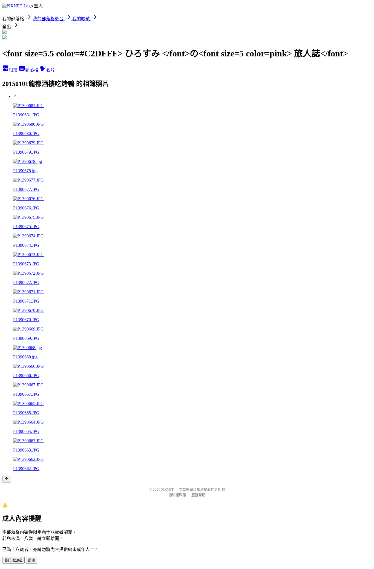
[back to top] (6, 479)
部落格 (32, 70)
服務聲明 (198, 495)
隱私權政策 (177, 495)
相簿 (14, 70)
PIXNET (167, 489)
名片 (50, 70)
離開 (31, 560)
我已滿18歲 (13, 560)
